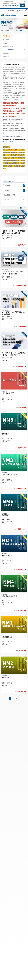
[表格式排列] (25, 208)
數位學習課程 (11, 10)
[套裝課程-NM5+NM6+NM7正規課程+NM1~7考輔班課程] (14, 218)
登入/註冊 (21, 10)
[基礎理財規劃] (14, 624)
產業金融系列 (6, 56)
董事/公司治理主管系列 (8, 46)
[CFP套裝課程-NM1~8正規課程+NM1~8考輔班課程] (14, 340)
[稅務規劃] (14, 502)
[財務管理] (14, 665)
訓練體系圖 (6, 36)
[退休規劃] (14, 421)
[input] (13, 185)
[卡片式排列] (22, 208)
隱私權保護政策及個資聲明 (13, 5)
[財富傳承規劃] (14, 543)
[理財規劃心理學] (14, 381)
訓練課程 (7, 31)
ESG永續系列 (6, 39)
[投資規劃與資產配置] (14, 583)
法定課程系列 (6, 43)
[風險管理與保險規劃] (14, 462)
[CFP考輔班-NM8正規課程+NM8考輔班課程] (14, 299)
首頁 (2, 31)
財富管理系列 (6, 53)
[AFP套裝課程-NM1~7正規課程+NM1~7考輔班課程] (14, 259)
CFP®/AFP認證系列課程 (16, 31)
